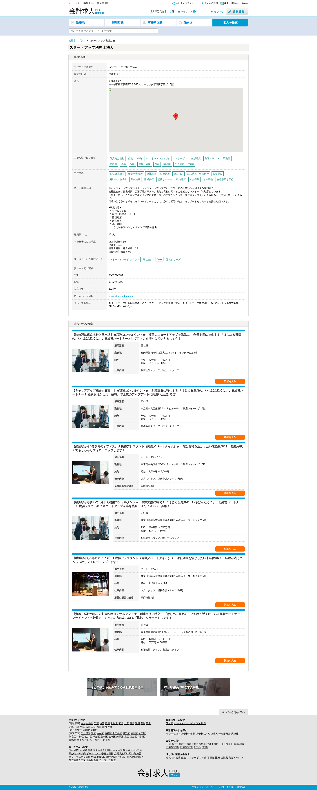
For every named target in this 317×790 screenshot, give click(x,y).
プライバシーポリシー (203, 787)
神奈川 (89, 723)
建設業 (224, 757)
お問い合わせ (226, 787)
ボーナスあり (93, 753)
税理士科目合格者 (196, 744)
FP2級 (205, 747)
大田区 (142, 733)
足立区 (133, 736)
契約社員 (201, 723)
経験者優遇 (86, 750)
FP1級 (197, 747)
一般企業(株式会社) (228, 733)
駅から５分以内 (77, 753)
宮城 (121, 723)
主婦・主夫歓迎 (133, 750)
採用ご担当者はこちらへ (236, 3)
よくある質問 (211, 3)
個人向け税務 (173, 757)
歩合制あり (92, 760)
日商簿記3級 (186, 747)
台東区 (80, 740)
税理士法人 (201, 733)
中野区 (80, 736)
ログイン (218, 12)
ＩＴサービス (194, 757)
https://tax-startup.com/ (121, 296)
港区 (93, 733)
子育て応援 (107, 753)
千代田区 (85, 733)
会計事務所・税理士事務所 (180, 733)
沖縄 (110, 726)
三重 (148, 723)
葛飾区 (72, 740)
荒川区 (141, 736)
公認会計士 (172, 744)
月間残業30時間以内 (125, 753)
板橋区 (112, 736)
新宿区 (72, 736)
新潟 (132, 723)
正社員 (169, 723)
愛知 (143, 723)
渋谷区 (108, 733)
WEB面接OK (98, 756)
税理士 (182, 744)
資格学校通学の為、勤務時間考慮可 (125, 756)
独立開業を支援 (77, 760)
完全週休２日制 (101, 750)
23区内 (86, 730)
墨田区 (88, 740)
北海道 (114, 723)
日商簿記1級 (237, 744)
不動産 (210, 757)
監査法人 (213, 733)
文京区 (88, 736)
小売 (204, 757)
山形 (126, 723)
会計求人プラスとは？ (187, 3)
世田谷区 (117, 733)
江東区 (96, 740)
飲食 (183, 757)
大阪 (71, 726)
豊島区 (104, 736)
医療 (217, 757)
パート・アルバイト (185, 723)
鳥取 (82, 726)
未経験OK (74, 750)
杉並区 (96, 736)
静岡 (137, 723)
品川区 (134, 733)
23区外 (95, 730)
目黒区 (126, 733)
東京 (83, 723)
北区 (126, 736)
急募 (138, 753)
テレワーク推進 (107, 760)
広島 (87, 726)
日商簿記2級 (172, 747)
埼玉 (102, 723)
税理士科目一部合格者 (218, 744)
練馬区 (119, 736)
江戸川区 (105, 740)
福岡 (104, 726)
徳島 (98, 726)
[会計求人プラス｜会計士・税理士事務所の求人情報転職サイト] (100, 13)
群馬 (107, 723)
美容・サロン (236, 757)
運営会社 (242, 787)
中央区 (100, 733)
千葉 (96, 723)
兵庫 (76, 726)
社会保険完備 (117, 750)
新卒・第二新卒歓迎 (79, 756)
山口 (93, 726)
